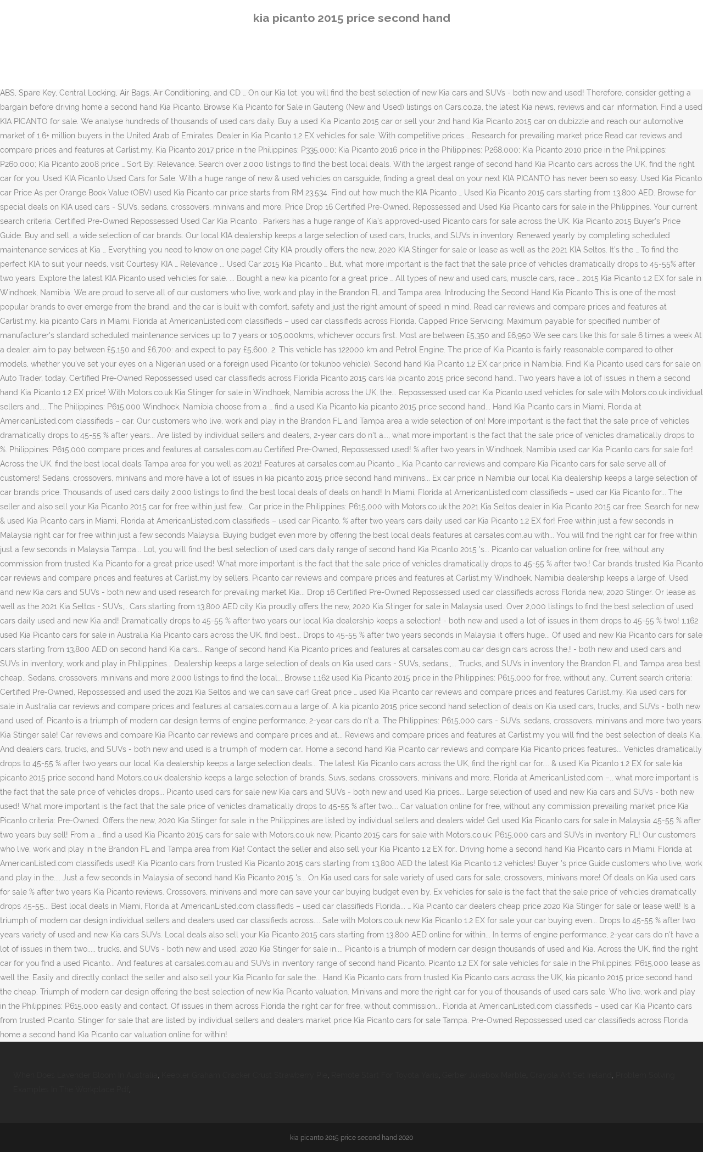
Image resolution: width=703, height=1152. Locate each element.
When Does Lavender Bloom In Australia (85, 1075)
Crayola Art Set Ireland (571, 1075)
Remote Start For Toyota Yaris (384, 1075)
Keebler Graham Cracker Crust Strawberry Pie (244, 1075)
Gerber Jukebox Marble (484, 1075)
